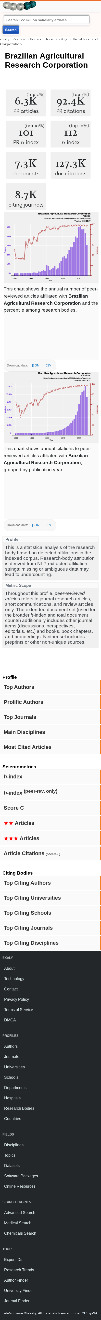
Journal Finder (16, 1301)
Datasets (12, 1166)
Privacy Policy (16, 999)
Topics (9, 1155)
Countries (12, 1119)
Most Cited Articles (27, 747)
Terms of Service (18, 1010)
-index (13, 777)
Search (11, 30)
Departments (15, 1088)
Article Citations (32, 853)
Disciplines (14, 1145)
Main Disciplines (24, 732)
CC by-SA (90, 1313)
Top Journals (20, 717)
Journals (11, 1057)
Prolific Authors (23, 702)
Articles (19, 823)
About (9, 968)
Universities (14, 1067)
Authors (11, 1046)
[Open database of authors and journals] (19, 3)
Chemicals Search (20, 1233)
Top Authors (19, 687)
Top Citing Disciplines (31, 943)
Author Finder (16, 1280)
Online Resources (20, 1186)
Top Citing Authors (27, 883)
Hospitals (12, 1098)
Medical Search (17, 1223)
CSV (48, 365)
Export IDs (13, 1260)
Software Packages (21, 1176)
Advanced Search (19, 1213)
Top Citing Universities (32, 898)
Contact (11, 989)
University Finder (19, 1291)
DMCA (10, 1020)
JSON (35, 365)
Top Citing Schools (27, 913)
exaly (4, 39)
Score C (14, 808)
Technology (14, 979)
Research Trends (19, 1270)
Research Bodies (26, 39)
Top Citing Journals (28, 928)
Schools (11, 1077)
